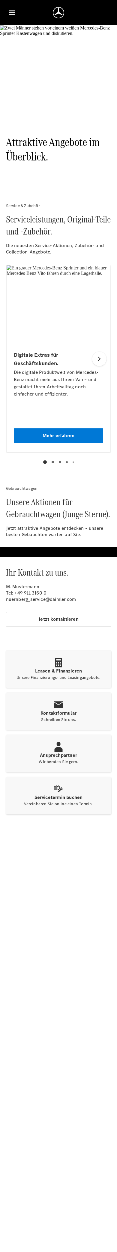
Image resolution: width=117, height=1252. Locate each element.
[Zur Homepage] (58, 13)
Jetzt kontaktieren (58, 619)
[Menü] (12, 12)
